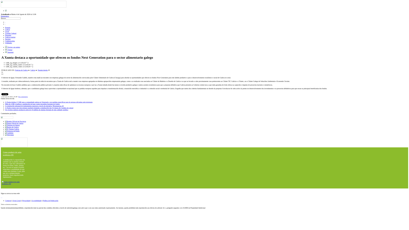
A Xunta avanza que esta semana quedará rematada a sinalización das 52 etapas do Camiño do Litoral (39, 108)
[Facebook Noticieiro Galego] (5, 22)
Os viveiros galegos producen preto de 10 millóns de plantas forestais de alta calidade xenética (36, 110)
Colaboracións (10, 41)
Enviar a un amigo (13, 47)
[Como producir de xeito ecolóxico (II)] (14, 184)
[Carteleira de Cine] (9, 133)
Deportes (8, 35)
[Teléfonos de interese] (12, 125)
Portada (7, 28)
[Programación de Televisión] (9, 135)
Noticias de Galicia (21, 70)
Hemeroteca (5, 16)
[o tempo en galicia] (12, 129)
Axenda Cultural (10, 33)
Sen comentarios (23, 97)
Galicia (7, 29)
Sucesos (8, 39)
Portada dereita (43, 70)
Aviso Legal (17, 201)
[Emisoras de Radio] (12, 131)
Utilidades (8, 43)
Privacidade (26, 201)
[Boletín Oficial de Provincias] (15, 121)
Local (7, 31)
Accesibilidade (36, 201)
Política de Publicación (50, 201)
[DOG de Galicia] (14, 123)
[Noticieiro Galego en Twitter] (5, 24)
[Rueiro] (12, 127)
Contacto (8, 201)
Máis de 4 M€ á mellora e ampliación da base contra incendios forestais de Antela (32, 104)
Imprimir (10, 52)
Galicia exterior (10, 37)
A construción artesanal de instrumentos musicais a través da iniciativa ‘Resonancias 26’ (34, 106)
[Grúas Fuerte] (33, 7)
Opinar (9, 50)
